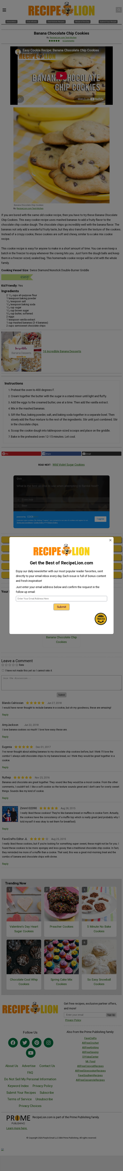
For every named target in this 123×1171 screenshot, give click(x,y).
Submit (61, 607)
